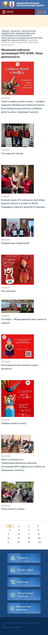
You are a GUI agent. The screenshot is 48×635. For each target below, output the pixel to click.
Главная (5, 31)
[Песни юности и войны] (24, 493)
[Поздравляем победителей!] (24, 228)
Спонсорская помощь (12, 153)
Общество (15, 31)
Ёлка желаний (8, 291)
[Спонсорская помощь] (24, 136)
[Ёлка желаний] (24, 271)
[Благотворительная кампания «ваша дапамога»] (24, 347)
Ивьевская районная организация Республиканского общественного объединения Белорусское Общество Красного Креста (22, 36)
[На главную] (5, 4)
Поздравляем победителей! (15, 243)
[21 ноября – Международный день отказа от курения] (24, 307)
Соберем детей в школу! (13, 423)
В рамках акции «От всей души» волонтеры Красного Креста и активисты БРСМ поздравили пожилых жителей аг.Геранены (23, 203)
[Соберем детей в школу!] (24, 399)
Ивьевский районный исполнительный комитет (30, 4)
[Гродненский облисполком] (41, 12)
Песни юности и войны (13, 509)
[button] (4, 12)
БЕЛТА (18, 627)
